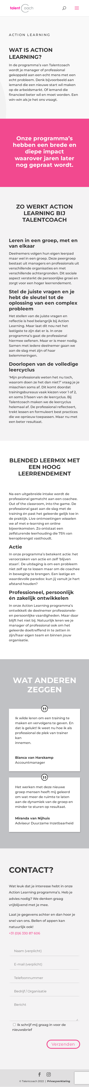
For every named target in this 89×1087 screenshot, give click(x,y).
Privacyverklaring (58, 1081)
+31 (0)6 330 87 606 (24, 933)
